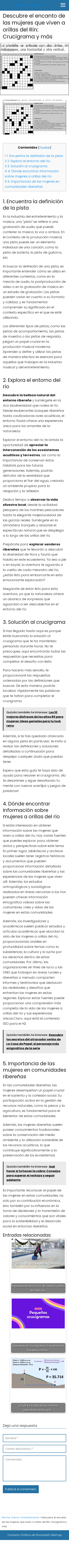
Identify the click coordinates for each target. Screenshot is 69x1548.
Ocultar (44, 148)
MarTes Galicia (28, 5)
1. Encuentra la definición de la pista (34, 156)
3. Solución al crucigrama (26, 166)
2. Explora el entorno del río (27, 161)
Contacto (13, 1535)
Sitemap (56, 1535)
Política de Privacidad (35, 1535)
